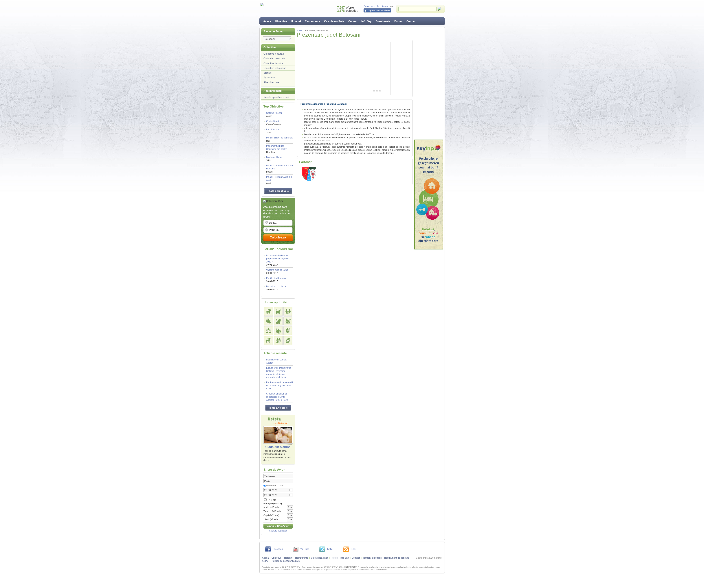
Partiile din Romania (276, 278)
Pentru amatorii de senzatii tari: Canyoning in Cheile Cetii (279, 385)
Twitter (330, 549)
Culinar (352, 21)
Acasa (267, 21)
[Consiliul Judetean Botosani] (309, 180)
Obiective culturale (274, 58)
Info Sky (366, 21)
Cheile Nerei (273, 123)
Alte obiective (271, 82)
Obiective (281, 21)
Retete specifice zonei (276, 97)
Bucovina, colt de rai (276, 286)
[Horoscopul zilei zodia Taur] (278, 311)
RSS (353, 549)
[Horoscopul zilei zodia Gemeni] (287, 311)
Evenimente (383, 21)
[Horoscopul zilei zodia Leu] (278, 320)
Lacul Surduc (272, 131)
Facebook (278, 549)
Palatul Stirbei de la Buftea (279, 139)
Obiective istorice (273, 63)
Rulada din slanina (276, 447)
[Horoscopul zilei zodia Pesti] (287, 340)
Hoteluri (296, 21)
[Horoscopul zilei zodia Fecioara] (287, 320)
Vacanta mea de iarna (277, 270)
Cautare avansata (278, 530)
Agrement (269, 77)
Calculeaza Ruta (334, 21)
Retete (334, 558)
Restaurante (312, 21)
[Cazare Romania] (428, 194)
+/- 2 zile (271, 500)
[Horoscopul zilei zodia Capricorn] (268, 340)
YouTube (304, 549)
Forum (398, 21)
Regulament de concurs (396, 558)
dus (281, 485)
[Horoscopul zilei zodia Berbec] (268, 311)
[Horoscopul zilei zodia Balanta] (268, 330)
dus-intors (271, 485)
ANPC (265, 561)
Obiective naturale (274, 53)
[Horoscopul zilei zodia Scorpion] (278, 330)
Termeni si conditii (372, 558)
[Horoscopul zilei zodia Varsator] (278, 340)
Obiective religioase (274, 67)
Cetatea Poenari (274, 114)
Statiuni (267, 72)
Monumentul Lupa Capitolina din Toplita (276, 149)
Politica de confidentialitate (286, 561)
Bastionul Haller (274, 159)
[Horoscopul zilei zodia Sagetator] (287, 330)
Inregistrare (382, 6)
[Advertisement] (428, 83)
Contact (411, 21)
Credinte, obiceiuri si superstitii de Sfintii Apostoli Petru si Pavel (277, 396)
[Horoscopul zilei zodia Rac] (268, 320)
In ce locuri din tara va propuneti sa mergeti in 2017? (277, 258)
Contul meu (369, 6)
